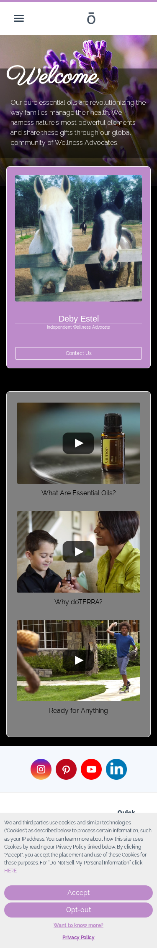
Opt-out (78, 910)
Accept (78, 893)
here (10, 871)
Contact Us (79, 353)
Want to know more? (78, 925)
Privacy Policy (78, 937)
